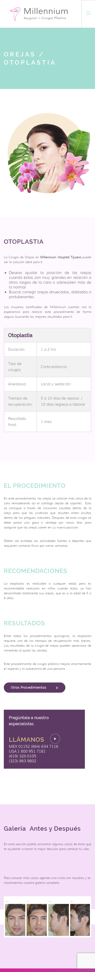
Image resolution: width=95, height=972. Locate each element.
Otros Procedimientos (29, 687)
